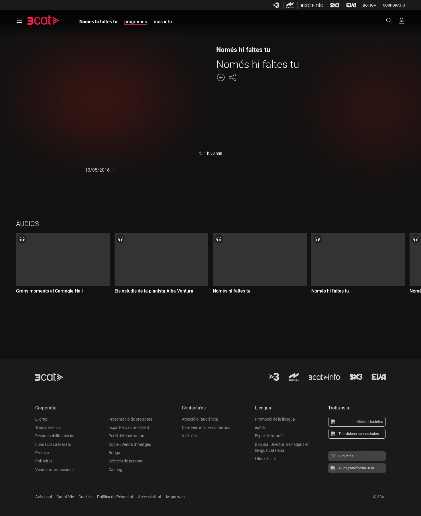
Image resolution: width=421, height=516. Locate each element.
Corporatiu (394, 5)
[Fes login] (401, 20)
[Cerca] (391, 20)
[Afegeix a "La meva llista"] (220, 77)
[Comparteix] (232, 77)
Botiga (369, 5)
